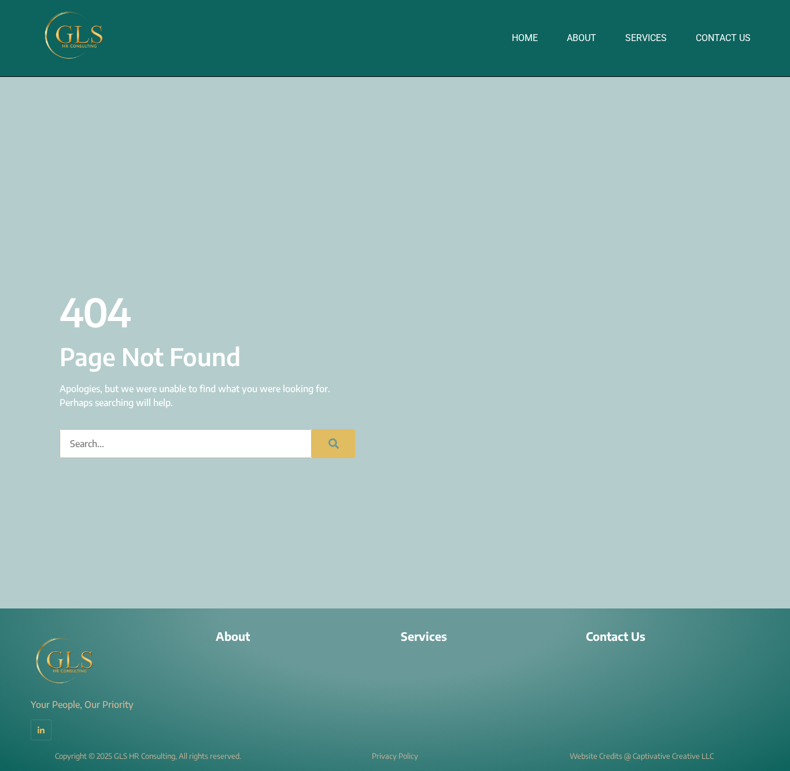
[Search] (333, 443)
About (581, 37)
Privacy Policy (395, 756)
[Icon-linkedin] (41, 730)
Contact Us (723, 37)
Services (646, 37)
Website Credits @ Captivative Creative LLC (642, 756)
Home (525, 37)
